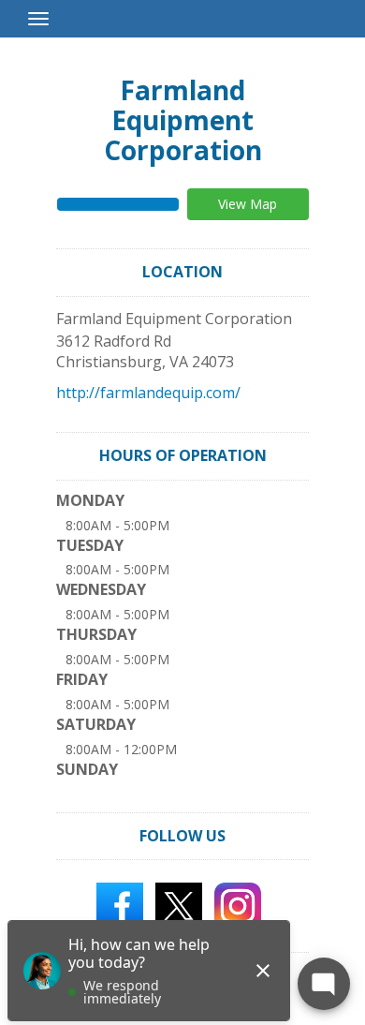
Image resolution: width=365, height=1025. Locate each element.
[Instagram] (237, 905)
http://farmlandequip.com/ (148, 392)
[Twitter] (178, 905)
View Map (247, 204)
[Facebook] (119, 905)
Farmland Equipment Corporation (183, 120)
